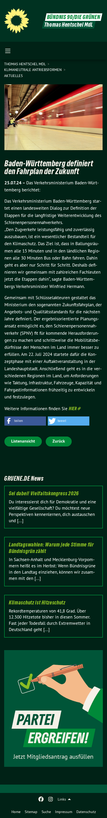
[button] (25, 421)
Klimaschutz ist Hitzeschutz (37, 602)
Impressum (63, 811)
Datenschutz (86, 811)
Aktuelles (13, 75)
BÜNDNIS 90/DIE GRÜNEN (73, 17)
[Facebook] (41, 799)
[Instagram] (50, 799)
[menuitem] (16, 811)
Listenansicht (23, 441)
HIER (73, 408)
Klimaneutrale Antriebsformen (33, 69)
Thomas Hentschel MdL (25, 64)
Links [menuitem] (62, 799)
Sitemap (31, 811)
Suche (46, 811)
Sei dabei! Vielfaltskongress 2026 (44, 493)
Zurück (58, 441)
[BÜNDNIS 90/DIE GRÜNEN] (16, 20)
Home (16, 811)
